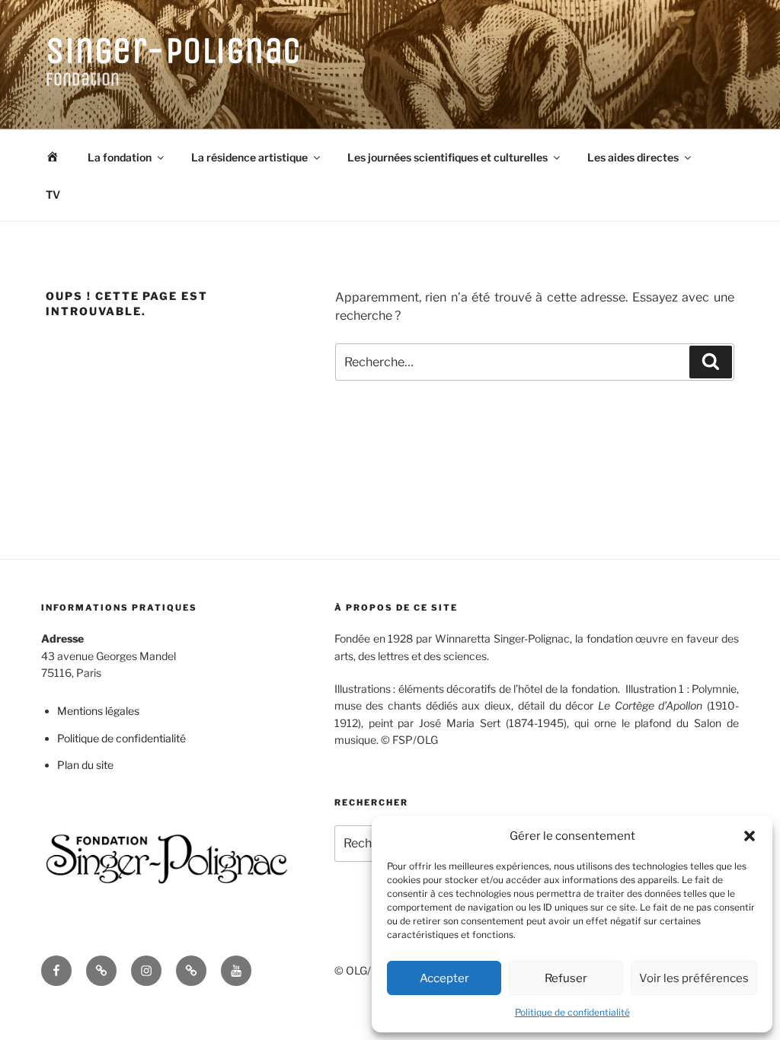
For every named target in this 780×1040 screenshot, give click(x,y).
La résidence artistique (249, 157)
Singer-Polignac (174, 50)
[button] (749, 836)
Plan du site (85, 764)
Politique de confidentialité (572, 1012)
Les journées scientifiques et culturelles (447, 157)
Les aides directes (633, 157)
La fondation (120, 157)
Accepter (444, 978)
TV (53, 194)
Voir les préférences (694, 978)
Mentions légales (98, 710)
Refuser (566, 978)
